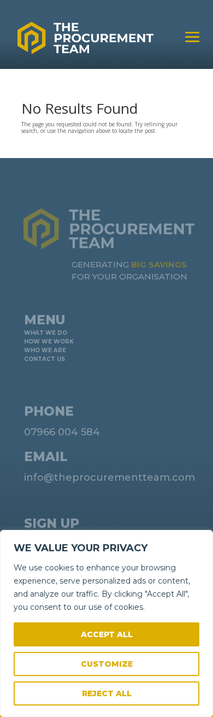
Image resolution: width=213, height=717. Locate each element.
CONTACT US (44, 359)
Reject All (107, 693)
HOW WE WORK (49, 341)
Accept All (107, 634)
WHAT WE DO (45, 332)
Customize (107, 664)
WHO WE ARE (45, 350)
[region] (106, 623)
